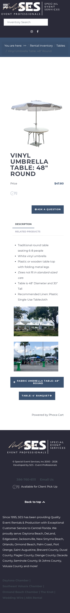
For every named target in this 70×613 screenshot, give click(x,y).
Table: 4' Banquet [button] (35, 395)
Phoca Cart (56, 414)
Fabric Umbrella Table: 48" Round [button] (38, 382)
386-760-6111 (26, 479)
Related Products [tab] (27, 231)
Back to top (33, 502)
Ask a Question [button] (49, 209)
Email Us (47, 479)
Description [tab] (23, 224)
